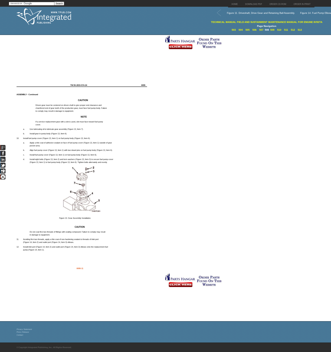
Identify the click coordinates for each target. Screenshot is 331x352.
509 (272, 29)
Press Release (23, 332)
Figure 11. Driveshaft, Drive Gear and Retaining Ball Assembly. (261, 13)
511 (286, 29)
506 (254, 29)
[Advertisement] (90, 59)
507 (261, 29)
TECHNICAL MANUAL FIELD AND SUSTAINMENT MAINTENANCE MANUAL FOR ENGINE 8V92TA (266, 22)
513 (300, 29)
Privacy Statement (24, 329)
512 (293, 29)
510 (279, 29)
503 (234, 29)
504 (241, 29)
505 (247, 29)
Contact (20, 335)
